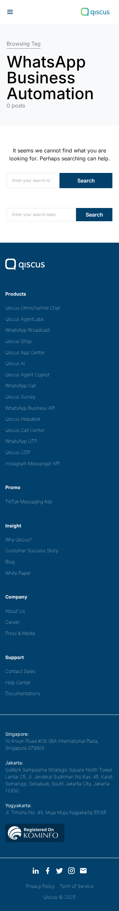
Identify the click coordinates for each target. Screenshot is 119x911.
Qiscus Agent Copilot (27, 374)
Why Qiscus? (18, 539)
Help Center (18, 682)
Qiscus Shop (18, 341)
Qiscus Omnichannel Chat (32, 308)
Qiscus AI (15, 363)
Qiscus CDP (17, 452)
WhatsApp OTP (21, 441)
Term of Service (77, 886)
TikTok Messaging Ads (28, 501)
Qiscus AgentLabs (24, 319)
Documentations (22, 693)
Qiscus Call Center (25, 430)
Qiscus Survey (20, 396)
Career (12, 622)
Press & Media (20, 633)
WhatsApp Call (20, 385)
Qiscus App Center (25, 352)
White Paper (18, 573)
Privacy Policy (40, 886)
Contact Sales (20, 671)
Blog (10, 561)
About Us (15, 611)
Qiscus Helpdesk (22, 419)
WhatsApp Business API (30, 408)
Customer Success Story (31, 550)
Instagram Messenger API (32, 463)
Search (86, 180)
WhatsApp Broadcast (27, 330)
